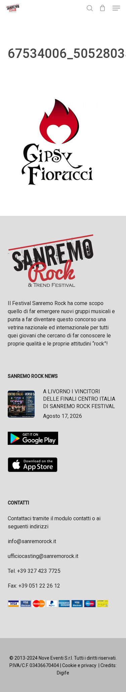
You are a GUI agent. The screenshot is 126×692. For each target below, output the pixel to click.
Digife (63, 672)
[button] (116, 8)
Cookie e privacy (79, 665)
